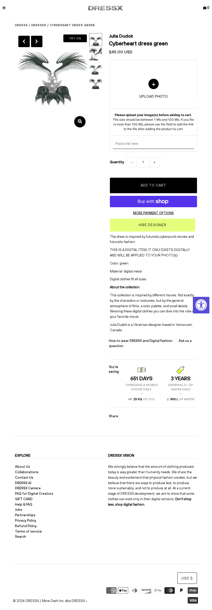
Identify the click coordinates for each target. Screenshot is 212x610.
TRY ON (75, 38)
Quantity (117, 162)
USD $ (187, 578)
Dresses (38, 25)
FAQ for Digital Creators (34, 494)
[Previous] (24, 41)
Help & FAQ (23, 504)
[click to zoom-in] (80, 121)
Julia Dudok (121, 36)
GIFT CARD (24, 499)
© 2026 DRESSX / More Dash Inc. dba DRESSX (49, 601)
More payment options (153, 213)
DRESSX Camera (28, 488)
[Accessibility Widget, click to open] (201, 305)
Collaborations (27, 472)
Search (20, 537)
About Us (22, 467)
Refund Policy (26, 526)
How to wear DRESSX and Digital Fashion (141, 341)
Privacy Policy (25, 520)
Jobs (18, 510)
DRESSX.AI (23, 483)
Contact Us (24, 477)
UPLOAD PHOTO (153, 105)
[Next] (36, 41)
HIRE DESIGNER (152, 225)
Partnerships (25, 515)
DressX (21, 25)
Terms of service (28, 531)
